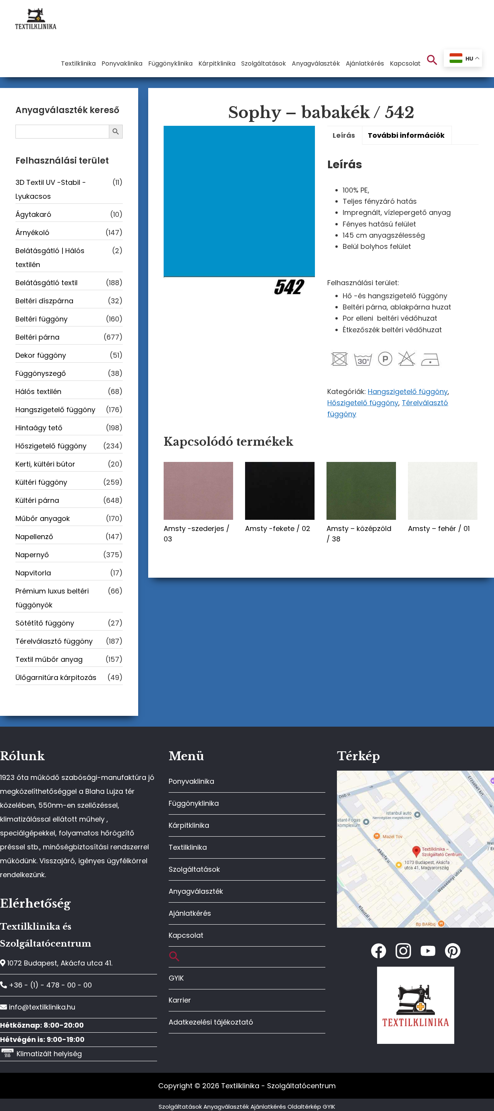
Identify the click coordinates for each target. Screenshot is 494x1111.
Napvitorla (33, 573)
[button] (432, 60)
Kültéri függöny (41, 482)
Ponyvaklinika (191, 781)
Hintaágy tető (39, 428)
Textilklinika (188, 847)
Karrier (180, 1000)
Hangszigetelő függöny (408, 391)
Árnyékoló (32, 232)
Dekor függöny (40, 355)
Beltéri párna (37, 337)
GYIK (176, 978)
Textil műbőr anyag (49, 659)
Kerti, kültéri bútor (45, 464)
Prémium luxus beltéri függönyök (52, 598)
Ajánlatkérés (190, 913)
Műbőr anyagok (42, 518)
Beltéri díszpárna (44, 301)
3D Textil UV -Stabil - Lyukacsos (50, 189)
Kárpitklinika (189, 825)
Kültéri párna (37, 500)
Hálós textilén (38, 391)
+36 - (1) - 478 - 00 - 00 (49, 985)
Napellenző (34, 536)
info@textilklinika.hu (41, 1007)
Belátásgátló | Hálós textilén (50, 257)
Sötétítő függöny (44, 623)
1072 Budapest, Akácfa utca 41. (58, 963)
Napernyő (32, 555)
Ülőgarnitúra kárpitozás (55, 677)
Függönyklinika (194, 803)
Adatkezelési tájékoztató (211, 1022)
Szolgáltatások (194, 869)
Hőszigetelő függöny (362, 403)
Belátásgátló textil (46, 282)
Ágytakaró (33, 214)
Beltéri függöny (41, 319)
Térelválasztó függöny (54, 641)
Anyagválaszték (196, 891)
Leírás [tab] (344, 135)
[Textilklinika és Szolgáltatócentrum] (415, 775)
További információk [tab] (406, 135)
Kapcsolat (186, 935)
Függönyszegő (40, 373)
